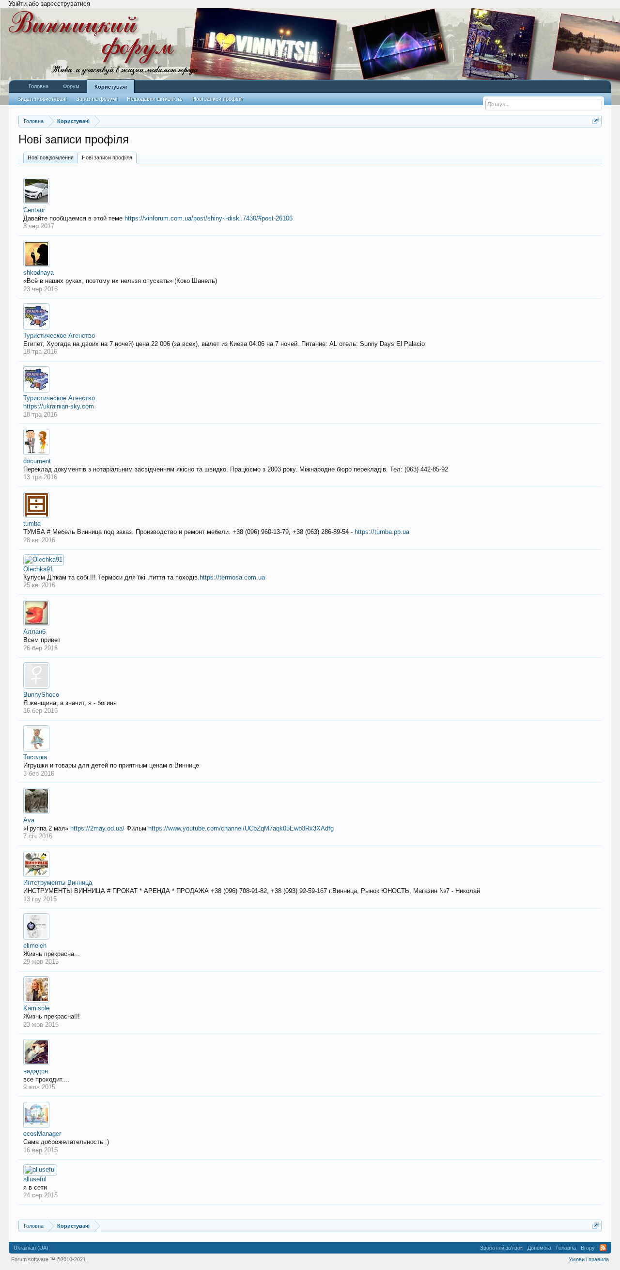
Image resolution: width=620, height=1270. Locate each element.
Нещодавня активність (155, 99)
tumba (32, 523)
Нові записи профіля (107, 157)
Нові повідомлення (51, 157)
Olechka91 (38, 569)
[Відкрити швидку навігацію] (595, 121)
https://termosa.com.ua (232, 577)
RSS (603, 1247)
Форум (71, 86)
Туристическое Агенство (59, 335)
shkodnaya (38, 272)
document (37, 461)
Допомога (539, 1248)
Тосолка (35, 757)
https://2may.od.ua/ (97, 828)
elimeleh (34, 945)
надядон (35, 1071)
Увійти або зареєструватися (49, 3)
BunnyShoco (41, 694)
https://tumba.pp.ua (382, 531)
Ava (28, 820)
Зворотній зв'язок (501, 1248)
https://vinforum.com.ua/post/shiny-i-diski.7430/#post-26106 (208, 218)
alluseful (34, 1179)
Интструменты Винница (57, 882)
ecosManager (42, 1133)
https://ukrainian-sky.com (58, 406)
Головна (38, 86)
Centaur (34, 210)
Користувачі (110, 87)
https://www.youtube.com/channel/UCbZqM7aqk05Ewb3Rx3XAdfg (241, 828)
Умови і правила (589, 1259)
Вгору (588, 1248)
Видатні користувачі (41, 99)
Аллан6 (34, 631)
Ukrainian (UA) (31, 1248)
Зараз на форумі (96, 99)
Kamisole (36, 1008)
